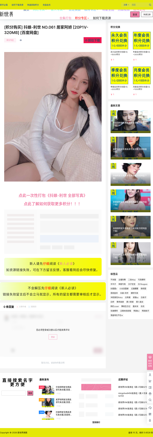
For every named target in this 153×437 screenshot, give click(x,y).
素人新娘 (130, 302)
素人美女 (139, 302)
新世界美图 (22, 432)
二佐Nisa (132, 280)
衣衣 (142, 306)
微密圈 (143, 289)
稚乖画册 (120, 302)
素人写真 (57, 9)
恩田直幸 (114, 293)
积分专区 (81, 18)
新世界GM (122, 387)
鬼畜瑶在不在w (117, 315)
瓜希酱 (127, 297)
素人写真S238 (141, 408)
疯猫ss (135, 297)
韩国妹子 (145, 311)
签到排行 (96, 422)
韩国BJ (136, 311)
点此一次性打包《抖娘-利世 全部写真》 (53, 195)
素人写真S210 (141, 387)
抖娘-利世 (124, 293)
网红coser (115, 306)
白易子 (143, 297)
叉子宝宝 (131, 284)
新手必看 (4, 5)
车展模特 (114, 311)
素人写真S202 (141, 415)
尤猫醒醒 (134, 289)
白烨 (112, 302)
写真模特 (141, 280)
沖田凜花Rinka (117, 297)
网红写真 (39, 9)
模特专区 (90, 9)
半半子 (113, 284)
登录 (135, 14)
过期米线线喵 (125, 311)
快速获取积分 (33, 5)
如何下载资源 (17, 5)
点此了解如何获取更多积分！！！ (53, 204)
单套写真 (122, 284)
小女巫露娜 (124, 289)
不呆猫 (113, 280)
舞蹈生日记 (125, 306)
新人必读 (66, 263)
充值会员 (47, 5)
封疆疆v (114, 289)
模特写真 (134, 293)
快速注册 (147, 14)
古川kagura (142, 284)
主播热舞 (122, 280)
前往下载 (94, 40)
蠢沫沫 (135, 306)
